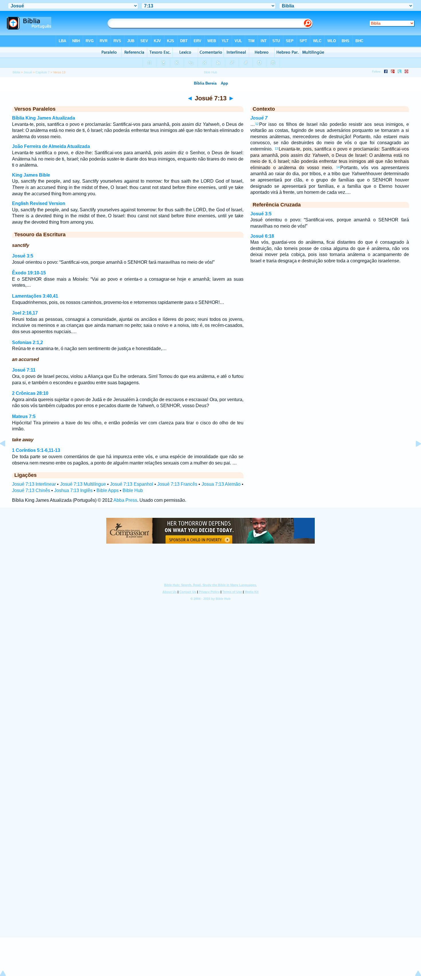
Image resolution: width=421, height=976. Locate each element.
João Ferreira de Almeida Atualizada (51, 146)
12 (257, 124)
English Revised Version (38, 203)
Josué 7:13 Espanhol (131, 484)
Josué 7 (258, 118)
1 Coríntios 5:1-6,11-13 (36, 450)
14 (338, 167)
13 (276, 148)
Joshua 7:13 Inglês (73, 490)
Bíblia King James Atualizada (43, 118)
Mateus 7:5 (24, 416)
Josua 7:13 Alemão (221, 484)
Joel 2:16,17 (25, 313)
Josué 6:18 (262, 236)
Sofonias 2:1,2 (27, 342)
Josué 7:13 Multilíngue (83, 484)
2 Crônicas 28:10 (30, 393)
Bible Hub (133, 490)
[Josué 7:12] (7, 456)
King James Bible (31, 175)
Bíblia (16, 72)
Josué (27, 72)
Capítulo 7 (43, 72)
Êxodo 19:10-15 (29, 272)
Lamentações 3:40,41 (35, 296)
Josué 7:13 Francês (177, 484)
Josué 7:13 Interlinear (34, 484)
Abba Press (125, 500)
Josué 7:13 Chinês (31, 490)
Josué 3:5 (22, 255)
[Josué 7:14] (414, 456)
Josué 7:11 (24, 370)
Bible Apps (108, 490)
